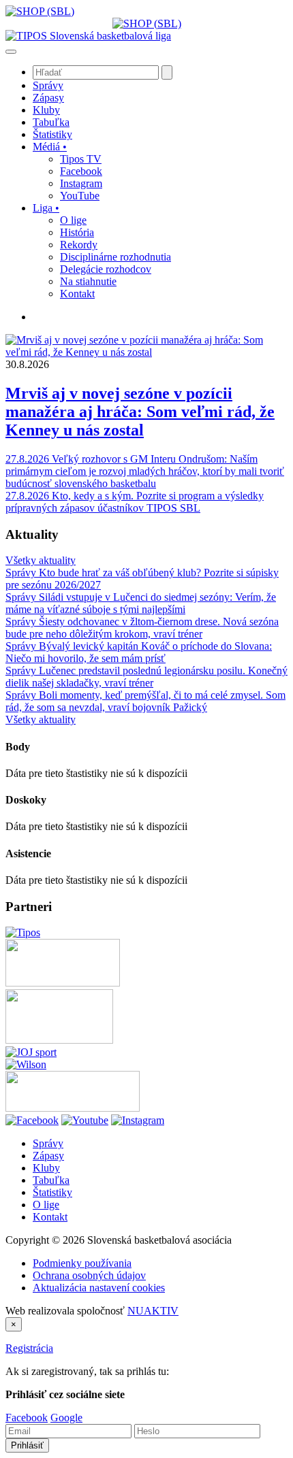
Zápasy (48, 1155)
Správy (48, 1143)
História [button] (77, 232)
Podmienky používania (82, 1263)
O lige (46, 1204)
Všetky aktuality (40, 560)
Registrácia (29, 1348)
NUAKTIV (153, 1310)
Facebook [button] (81, 171)
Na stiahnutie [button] (88, 281)
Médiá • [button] (50, 146)
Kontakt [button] (77, 293)
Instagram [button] (81, 183)
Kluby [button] (46, 110)
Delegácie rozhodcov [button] (105, 269)
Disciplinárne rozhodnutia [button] (115, 257)
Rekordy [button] (78, 244)
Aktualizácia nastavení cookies (99, 1287)
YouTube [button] (79, 195)
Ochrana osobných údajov (89, 1275)
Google (66, 1417)
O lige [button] (73, 220)
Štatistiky (52, 1192)
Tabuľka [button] (51, 122)
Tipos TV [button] (81, 159)
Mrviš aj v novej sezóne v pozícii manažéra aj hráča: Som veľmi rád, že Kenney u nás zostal (140, 411)
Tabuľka (51, 1180)
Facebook (26, 1417)
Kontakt (50, 1217)
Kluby (46, 1168)
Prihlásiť (27, 1445)
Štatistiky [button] (52, 134)
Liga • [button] (46, 208)
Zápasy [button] (48, 97)
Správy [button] (48, 85)
